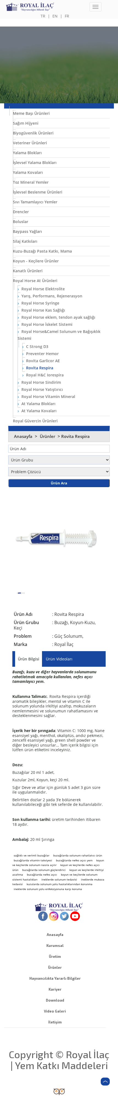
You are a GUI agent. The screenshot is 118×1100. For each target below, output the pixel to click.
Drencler (21, 211)
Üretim (55, 956)
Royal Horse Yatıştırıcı (41, 389)
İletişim (55, 1022)
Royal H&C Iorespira (44, 375)
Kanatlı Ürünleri (28, 270)
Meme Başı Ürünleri (31, 113)
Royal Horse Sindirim (40, 382)
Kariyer (55, 989)
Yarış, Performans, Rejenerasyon (51, 296)
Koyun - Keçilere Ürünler (36, 261)
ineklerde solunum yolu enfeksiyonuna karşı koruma (48, 889)
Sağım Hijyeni (25, 123)
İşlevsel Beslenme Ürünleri (37, 192)
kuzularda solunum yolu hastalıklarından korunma (59, 884)
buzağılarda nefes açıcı (42, 874)
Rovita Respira (39, 367)
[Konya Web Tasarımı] (59, 1091)
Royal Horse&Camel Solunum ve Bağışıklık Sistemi (59, 335)
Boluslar (20, 221)
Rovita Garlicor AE (42, 360)
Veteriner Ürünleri (30, 142)
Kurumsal (55, 945)
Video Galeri (55, 1011)
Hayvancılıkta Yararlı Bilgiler (55, 978)
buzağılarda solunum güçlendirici (44, 870)
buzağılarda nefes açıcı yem (74, 860)
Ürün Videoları (59, 659)
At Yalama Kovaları (38, 410)
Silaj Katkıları (25, 241)
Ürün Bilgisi (28, 659)
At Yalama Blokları (37, 403)
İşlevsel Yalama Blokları (35, 162)
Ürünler (48, 436)
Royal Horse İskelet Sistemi (46, 324)
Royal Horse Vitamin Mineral (47, 396)
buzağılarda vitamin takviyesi (33, 860)
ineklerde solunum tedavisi (59, 879)
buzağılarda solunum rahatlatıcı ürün (77, 855)
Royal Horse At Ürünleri (35, 280)
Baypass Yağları (27, 231)
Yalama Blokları (27, 152)
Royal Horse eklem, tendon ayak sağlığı (57, 317)
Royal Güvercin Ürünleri (35, 420)
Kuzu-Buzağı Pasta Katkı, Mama (42, 251)
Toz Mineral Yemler (31, 182)
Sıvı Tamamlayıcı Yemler (35, 201)
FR (67, 16)
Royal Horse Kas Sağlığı (42, 310)
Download (55, 1000)
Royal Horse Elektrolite (42, 288)
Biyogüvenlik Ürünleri (33, 133)
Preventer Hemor (42, 353)
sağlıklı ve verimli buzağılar (31, 855)
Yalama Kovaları (28, 172)
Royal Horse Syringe (39, 303)
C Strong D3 (36, 346)
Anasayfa (23, 436)
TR (43, 16)
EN (55, 16)
